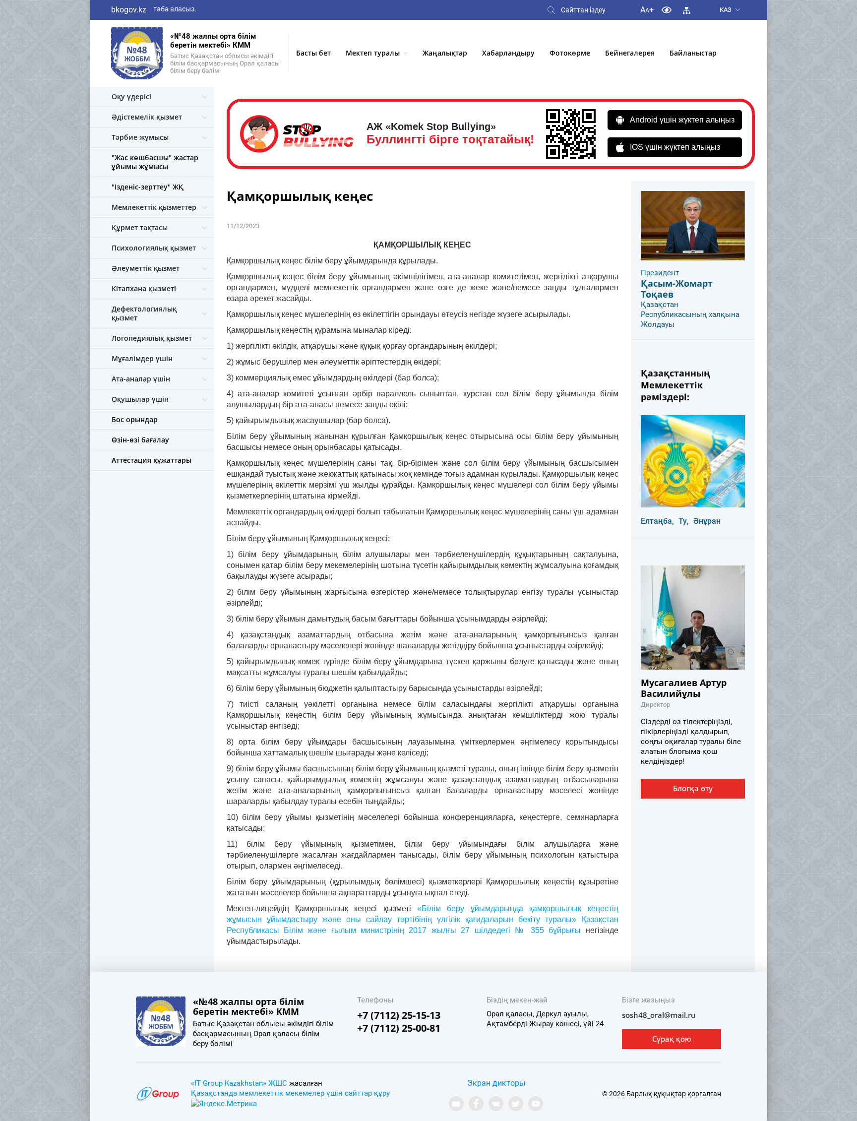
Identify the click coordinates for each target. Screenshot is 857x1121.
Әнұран (707, 521)
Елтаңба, (657, 521)
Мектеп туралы (373, 53)
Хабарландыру (508, 53)
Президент (660, 272)
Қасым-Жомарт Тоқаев (677, 288)
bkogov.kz (128, 9)
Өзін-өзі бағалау (140, 439)
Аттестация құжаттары (151, 460)
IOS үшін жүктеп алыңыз (675, 147)
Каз (726, 9)
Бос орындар (135, 419)
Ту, (683, 521)
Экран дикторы (496, 1083)
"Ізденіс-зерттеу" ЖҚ (148, 186)
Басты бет (313, 53)
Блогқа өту (693, 788)
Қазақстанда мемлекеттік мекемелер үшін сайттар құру (290, 1093)
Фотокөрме (570, 53)
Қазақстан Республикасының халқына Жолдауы (690, 314)
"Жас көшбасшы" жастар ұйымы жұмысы (155, 162)
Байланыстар (693, 53)
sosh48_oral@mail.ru (659, 1015)
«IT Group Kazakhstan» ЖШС (239, 1083)
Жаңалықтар (445, 53)
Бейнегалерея (630, 53)
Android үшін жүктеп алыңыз (682, 120)
